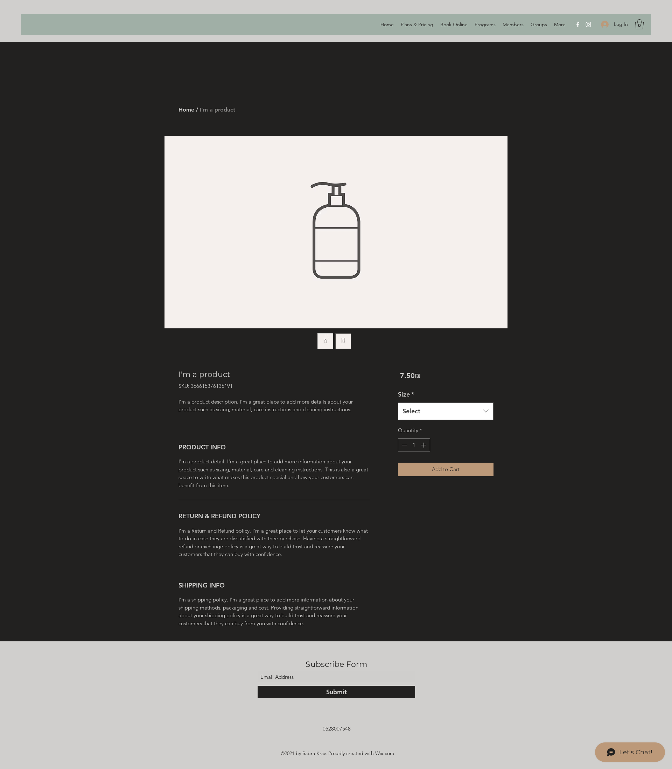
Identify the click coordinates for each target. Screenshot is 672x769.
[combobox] (445, 411)
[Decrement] (403, 445)
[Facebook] (577, 24)
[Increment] (424, 445)
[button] (639, 24)
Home (186, 109)
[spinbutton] (414, 445)
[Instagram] (588, 24)
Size (406, 394)
